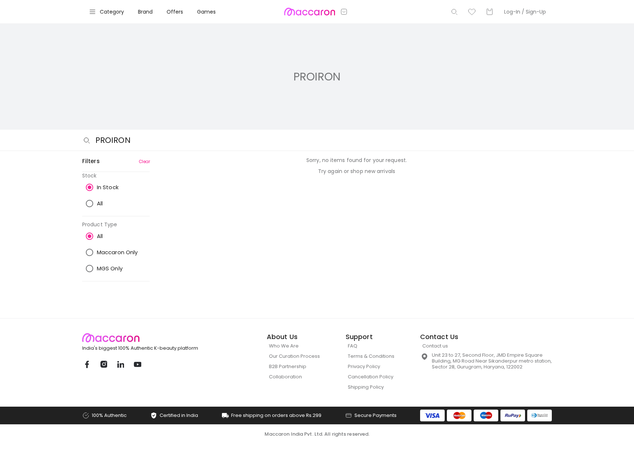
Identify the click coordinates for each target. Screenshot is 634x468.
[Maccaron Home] (153, 337)
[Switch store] (344, 12)
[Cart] (489, 12)
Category (112, 11)
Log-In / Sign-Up (525, 11)
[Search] (454, 12)
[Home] (309, 12)
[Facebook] (86, 364)
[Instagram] (103, 364)
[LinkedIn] (120, 364)
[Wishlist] (472, 12)
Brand (145, 11)
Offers (175, 11)
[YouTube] (137, 364)
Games (206, 11)
